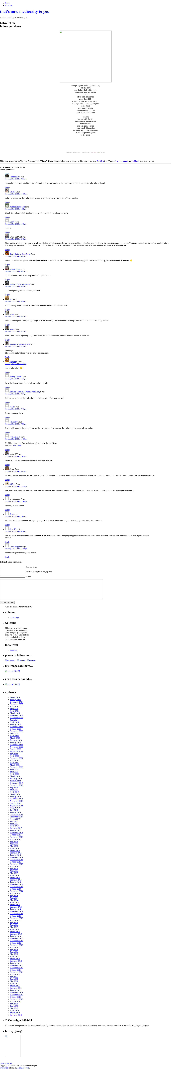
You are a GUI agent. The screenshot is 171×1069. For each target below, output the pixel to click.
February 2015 (16, 880)
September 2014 (16, 891)
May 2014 (14, 900)
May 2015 (14, 873)
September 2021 (16, 758)
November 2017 (16, 814)
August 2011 (15, 974)
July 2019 (14, 787)
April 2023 (14, 736)
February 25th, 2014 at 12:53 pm (16, 194)
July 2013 (14, 923)
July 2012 (14, 950)
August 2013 (15, 920)
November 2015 (16, 860)
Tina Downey (15, 437)
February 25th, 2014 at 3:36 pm (15, 316)
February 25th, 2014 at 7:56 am (15, 179)
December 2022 (16, 745)
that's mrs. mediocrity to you (24, 11)
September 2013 (16, 918)
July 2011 (14, 977)
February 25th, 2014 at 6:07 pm (15, 394)
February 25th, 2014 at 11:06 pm (16, 439)
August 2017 (15, 819)
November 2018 (16, 801)
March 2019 (15, 794)
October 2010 (15, 997)
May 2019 (14, 790)
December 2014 (16, 884)
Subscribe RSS (6, 1063)
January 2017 (15, 830)
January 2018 (15, 812)
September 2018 (16, 805)
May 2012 (14, 954)
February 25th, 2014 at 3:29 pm (15, 301)
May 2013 (14, 927)
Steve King (14, 529)
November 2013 (16, 914)
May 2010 (14, 1008)
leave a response (121, 161)
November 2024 (16, 718)
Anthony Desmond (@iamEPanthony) (25, 392)
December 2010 (16, 992)
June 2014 (14, 898)
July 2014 (14, 896)
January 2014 (15, 909)
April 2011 (14, 983)
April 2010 (14, 1010)
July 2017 (14, 821)
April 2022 (14, 756)
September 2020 (16, 767)
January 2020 (15, 781)
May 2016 (14, 846)
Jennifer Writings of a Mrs (20, 344)
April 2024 (14, 722)
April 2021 (14, 763)
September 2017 (16, 817)
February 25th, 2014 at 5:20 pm (15, 379)
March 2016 (15, 850)
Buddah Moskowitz (17, 207)
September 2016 (16, 837)
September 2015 (16, 864)
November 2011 (16, 968)
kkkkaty (12, 484)
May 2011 (14, 981)
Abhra (12, 329)
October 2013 (15, 916)
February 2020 (16, 778)
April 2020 (14, 774)
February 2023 (16, 740)
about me (8, 5)
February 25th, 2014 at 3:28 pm (15, 286)
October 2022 (15, 749)
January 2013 (15, 936)
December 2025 (16, 702)
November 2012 (16, 941)
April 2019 (14, 792)
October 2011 (15, 970)
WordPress (4, 1068)
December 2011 (16, 965)
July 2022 (14, 754)
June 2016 (14, 844)
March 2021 (15, 765)
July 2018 (14, 810)
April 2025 (14, 711)
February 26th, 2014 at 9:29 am (15, 471)
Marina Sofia (15, 269)
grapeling (13, 362)
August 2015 (15, 866)
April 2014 (14, 902)
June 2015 (14, 871)
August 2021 (15, 760)
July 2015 (14, 869)
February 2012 (16, 961)
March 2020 (15, 776)
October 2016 (15, 835)
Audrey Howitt (15, 377)
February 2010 (16, 1015)
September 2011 (16, 972)
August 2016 (15, 839)
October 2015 (15, 862)
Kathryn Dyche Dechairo (20, 284)
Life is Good (16, 445)
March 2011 (15, 986)
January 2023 (15, 742)
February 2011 (16, 988)
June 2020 (14, 769)
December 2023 (16, 727)
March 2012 (15, 959)
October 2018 (15, 803)
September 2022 (16, 751)
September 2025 (16, 704)
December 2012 (16, 938)
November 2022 (16, 747)
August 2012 (15, 947)
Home (7, 3)
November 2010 (16, 995)
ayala (12, 407)
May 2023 (14, 733)
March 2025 (15, 713)
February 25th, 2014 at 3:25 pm (15, 271)
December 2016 (16, 832)
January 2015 (15, 882)
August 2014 (15, 893)
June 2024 (14, 720)
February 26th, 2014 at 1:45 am (15, 456)
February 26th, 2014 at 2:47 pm (15, 516)
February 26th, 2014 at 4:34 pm (15, 531)
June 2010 (14, 1006)
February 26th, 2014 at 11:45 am (16, 501)
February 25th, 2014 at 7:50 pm (15, 424)
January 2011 (15, 990)
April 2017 (14, 826)
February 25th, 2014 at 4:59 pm (15, 346)
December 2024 (16, 715)
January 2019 (15, 796)
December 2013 (16, 911)
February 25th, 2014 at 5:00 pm (15, 364)
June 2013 (14, 925)
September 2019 (16, 785)
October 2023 (15, 729)
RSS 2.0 (100, 161)
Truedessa (14, 422)
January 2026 (15, 700)
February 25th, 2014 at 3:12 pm (15, 256)
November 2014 (16, 887)
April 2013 (14, 929)
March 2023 (15, 738)
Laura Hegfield (16, 546)
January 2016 (15, 855)
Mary (12, 314)
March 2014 (15, 905)
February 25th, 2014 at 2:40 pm (15, 239)
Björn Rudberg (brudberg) (20, 254)
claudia (12, 192)
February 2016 (16, 853)
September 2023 (16, 731)
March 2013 (15, 932)
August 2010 (15, 1001)
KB (11, 299)
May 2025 (14, 709)
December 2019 (16, 783)
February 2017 (16, 828)
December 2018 (16, 799)
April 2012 (14, 956)
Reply (7, 187)
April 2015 (14, 875)
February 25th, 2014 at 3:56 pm (15, 331)
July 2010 (14, 1004)
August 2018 (15, 808)
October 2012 (15, 943)
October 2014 (15, 889)
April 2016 (14, 848)
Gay (11, 514)
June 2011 (14, 979)
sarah (12, 222)
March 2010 (15, 1013)
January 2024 (15, 724)
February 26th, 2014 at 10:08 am (16, 486)
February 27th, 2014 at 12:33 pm (16, 549)
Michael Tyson (23, 1068)
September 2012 (16, 945)
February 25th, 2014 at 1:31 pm (15, 209)
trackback (135, 161)
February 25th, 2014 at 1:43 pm (15, 224)
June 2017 (14, 823)
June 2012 (14, 952)
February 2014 (16, 907)
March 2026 (15, 697)
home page (14, 617)
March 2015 (15, 878)
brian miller (14, 177)
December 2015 (16, 857)
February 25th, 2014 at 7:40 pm (15, 409)
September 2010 (16, 999)
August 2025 (15, 706)
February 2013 (16, 934)
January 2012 (15, 963)
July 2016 (14, 841)
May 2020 (14, 772)
